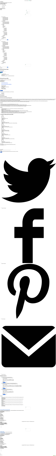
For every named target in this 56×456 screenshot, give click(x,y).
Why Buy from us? (2, 8)
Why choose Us (2, 415)
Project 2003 (5, 59)
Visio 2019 (5, 28)
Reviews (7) (3, 93)
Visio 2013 (5, 54)
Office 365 (4, 20)
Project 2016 (5, 33)
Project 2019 (5, 57)
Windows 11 (4, 37)
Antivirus (3, 38)
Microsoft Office (3, 16)
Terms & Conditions (3, 423)
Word (3, 49)
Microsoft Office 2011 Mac (6, 23)
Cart (0, 413)
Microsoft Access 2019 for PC (8, 391)
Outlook (4, 26)
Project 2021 (5, 32)
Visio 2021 (5, 52)
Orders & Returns (2, 440)
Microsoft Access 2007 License (8, 379)
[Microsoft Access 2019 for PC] (5, 74)
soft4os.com (1, 1)
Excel (3, 25)
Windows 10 (4, 62)
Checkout (1, 414)
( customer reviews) (2, 80)
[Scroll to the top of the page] (0, 452)
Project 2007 (5, 34)
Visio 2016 (5, 29)
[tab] (29, 93)
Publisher (4, 35)
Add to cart (2, 90)
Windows (3, 36)
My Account (1, 412)
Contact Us (1, 417)
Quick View (10, 377)
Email (1, 150)
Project (4, 31)
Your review (1, 149)
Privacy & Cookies (3, 422)
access (10, 91)
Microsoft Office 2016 (5, 18)
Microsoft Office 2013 (5, 19)
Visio (3, 27)
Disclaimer (2, 424)
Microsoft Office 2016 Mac (6, 47)
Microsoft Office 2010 (5, 44)
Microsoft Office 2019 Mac (6, 22)
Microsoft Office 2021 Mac (6, 21)
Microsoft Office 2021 (5, 17)
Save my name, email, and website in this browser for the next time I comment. (9, 151)
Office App (3, 24)
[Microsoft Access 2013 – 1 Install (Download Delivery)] (8, 75)
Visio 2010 (5, 30)
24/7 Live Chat (2, 3)
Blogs (1, 9)
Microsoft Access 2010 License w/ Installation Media (12, 385)
